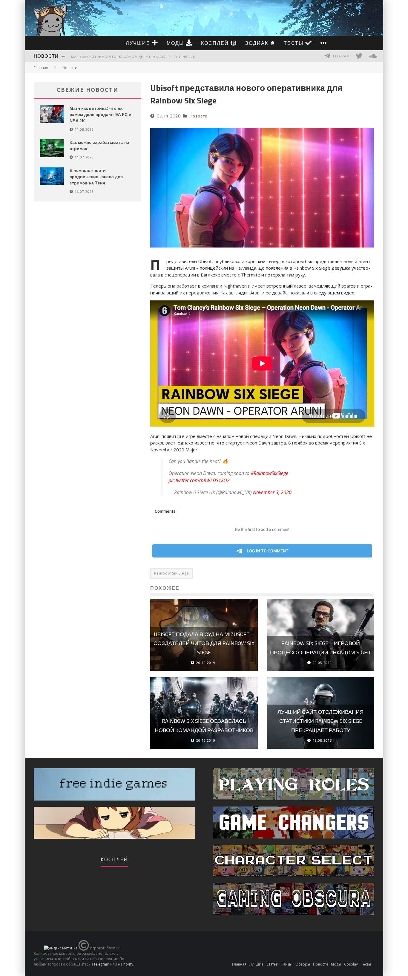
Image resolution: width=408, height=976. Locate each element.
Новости (46, 56)
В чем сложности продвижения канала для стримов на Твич (96, 176)
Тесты (294, 43)
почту (128, 964)
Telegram (340, 56)
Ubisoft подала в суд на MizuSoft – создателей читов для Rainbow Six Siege (204, 643)
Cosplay (351, 964)
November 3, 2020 (272, 492)
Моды (176, 43)
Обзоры (302, 964)
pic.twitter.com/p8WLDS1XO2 (199, 480)
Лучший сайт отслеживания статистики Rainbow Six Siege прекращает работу (320, 721)
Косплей (216, 43)
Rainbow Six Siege (171, 573)
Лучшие (139, 43)
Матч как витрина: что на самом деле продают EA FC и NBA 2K (133, 56)
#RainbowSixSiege (269, 473)
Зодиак (257, 43)
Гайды (286, 964)
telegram (101, 964)
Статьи (272, 964)
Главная (41, 67)
